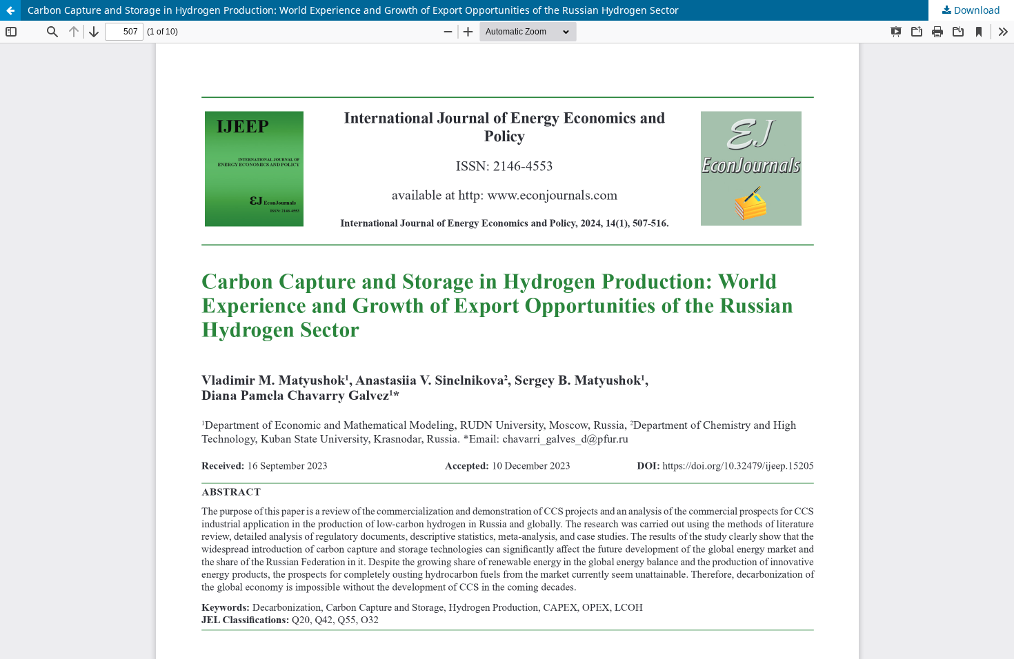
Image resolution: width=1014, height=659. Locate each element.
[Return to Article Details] (10, 10)
